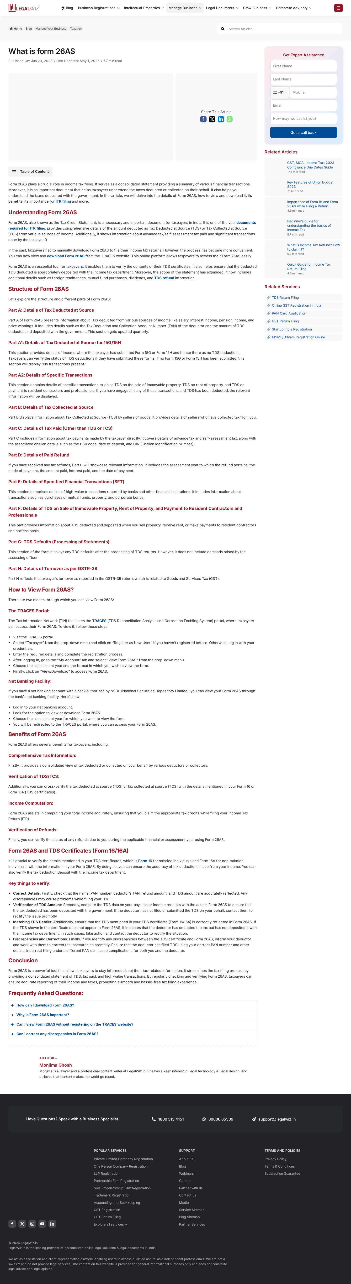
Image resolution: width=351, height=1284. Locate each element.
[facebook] (12, 1224)
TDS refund (164, 278)
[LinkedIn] (221, 120)
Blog (29, 28)
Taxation (76, 28)
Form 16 (145, 861)
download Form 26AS (66, 256)
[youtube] (42, 1224)
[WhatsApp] (229, 120)
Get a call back (303, 132)
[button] (30, 172)
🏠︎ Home (16, 28)
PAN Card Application (289, 313)
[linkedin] (52, 1224)
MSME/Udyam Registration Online (298, 337)
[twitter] (22, 1224)
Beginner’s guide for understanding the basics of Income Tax (309, 225)
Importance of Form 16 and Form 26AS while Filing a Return (312, 204)
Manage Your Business (51, 28)
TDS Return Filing (285, 297)
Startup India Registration (292, 329)
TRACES (99, 620)
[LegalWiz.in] (24, 5)
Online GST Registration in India (296, 305)
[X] (212, 120)
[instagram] (32, 1224)
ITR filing (63, 201)
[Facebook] (203, 120)
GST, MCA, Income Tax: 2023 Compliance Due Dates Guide (310, 165)
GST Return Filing (285, 321)
